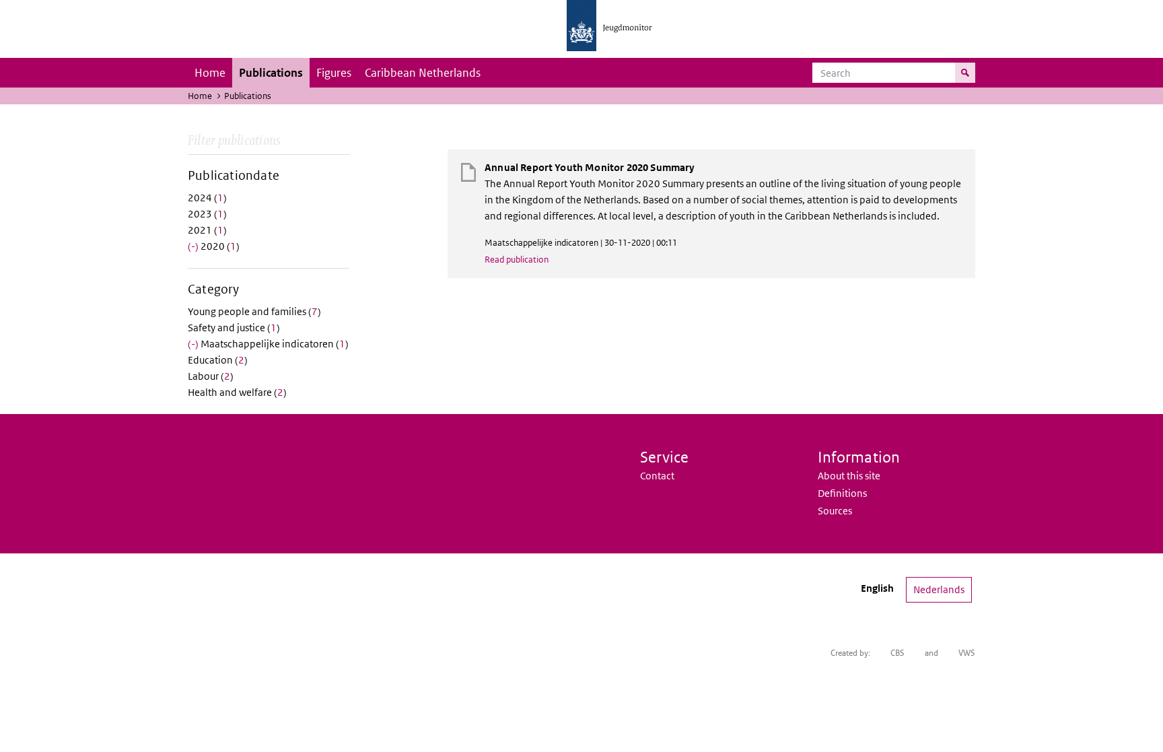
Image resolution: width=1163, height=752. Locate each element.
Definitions (842, 493)
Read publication (517, 259)
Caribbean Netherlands (423, 72)
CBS (897, 652)
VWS (966, 652)
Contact (657, 475)
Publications (271, 72)
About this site (849, 475)
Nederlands (938, 589)
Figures (333, 72)
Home (210, 72)
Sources (835, 510)
